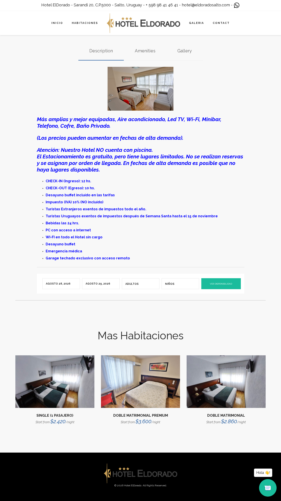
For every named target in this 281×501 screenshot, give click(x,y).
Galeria (196, 23)
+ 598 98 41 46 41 (162, 5)
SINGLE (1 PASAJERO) (54, 415)
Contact (221, 23)
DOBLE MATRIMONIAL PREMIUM (140, 415)
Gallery (184, 50)
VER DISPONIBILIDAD (221, 284)
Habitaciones (85, 23)
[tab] (101, 51)
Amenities (145, 50)
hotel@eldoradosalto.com (206, 5)
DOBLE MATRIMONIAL (226, 415)
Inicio (57, 23)
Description (101, 50)
